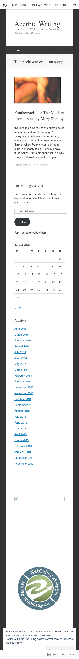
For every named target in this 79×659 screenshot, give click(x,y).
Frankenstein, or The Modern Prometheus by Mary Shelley (39, 115)
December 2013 (23, 387)
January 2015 (22, 340)
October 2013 (22, 399)
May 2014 (20, 364)
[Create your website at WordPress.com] (39, 4)
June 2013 (20, 422)
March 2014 (21, 370)
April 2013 (20, 434)
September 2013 (24, 405)
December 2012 (23, 458)
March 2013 (21, 440)
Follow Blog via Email (29, 185)
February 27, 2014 (24, 165)
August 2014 (22, 346)
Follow (22, 222)
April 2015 (20, 329)
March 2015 (21, 334)
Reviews (44, 165)
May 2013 (20, 428)
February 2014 (23, 375)
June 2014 (20, 358)
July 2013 (20, 417)
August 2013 (22, 411)
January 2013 (22, 452)
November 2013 (23, 393)
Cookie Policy (14, 642)
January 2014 (22, 381)
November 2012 (23, 463)
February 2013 (23, 446)
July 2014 (20, 352)
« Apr (17, 308)
